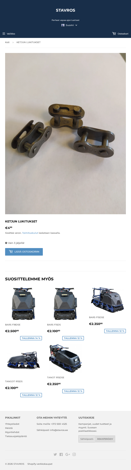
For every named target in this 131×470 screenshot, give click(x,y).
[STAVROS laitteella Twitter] (55, 455)
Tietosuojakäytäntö (16, 436)
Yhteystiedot (12, 424)
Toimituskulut (30, 232)
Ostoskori (122, 33)
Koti (7, 42)
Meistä (9, 428)
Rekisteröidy (105, 439)
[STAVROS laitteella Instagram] (74, 455)
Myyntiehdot (12, 432)
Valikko (11, 33)
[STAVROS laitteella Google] (67, 455)
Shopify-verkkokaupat (39, 463)
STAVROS (65, 10)
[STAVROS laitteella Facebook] (61, 455)
